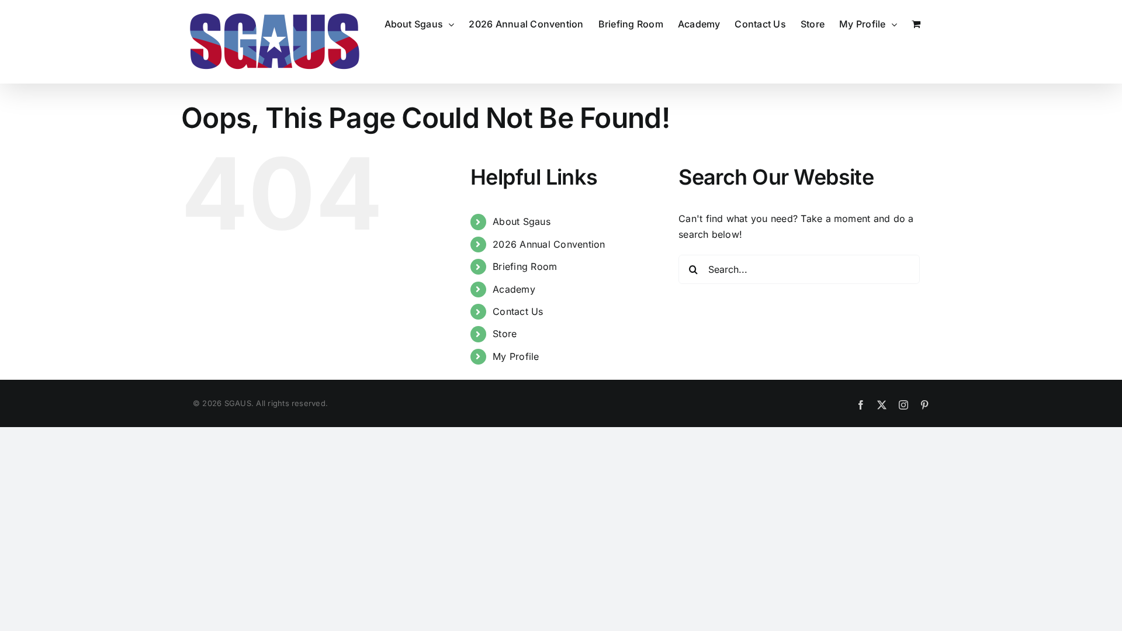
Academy (514, 289)
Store (505, 333)
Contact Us (518, 311)
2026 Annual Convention (549, 244)
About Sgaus (521, 221)
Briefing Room (525, 266)
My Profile (516, 356)
